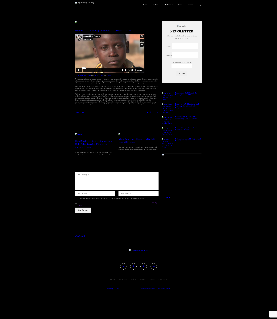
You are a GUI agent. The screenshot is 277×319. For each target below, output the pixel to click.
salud (83, 112)
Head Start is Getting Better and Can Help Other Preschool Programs (93, 142)
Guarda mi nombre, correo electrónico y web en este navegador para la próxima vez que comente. (111, 198)
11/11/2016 (132, 142)
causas (77, 112)
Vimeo (109, 75)
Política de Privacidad (148, 288)
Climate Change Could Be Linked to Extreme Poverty (187, 129)
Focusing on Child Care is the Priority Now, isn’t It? (186, 94)
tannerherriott (99, 75)
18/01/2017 (89, 147)
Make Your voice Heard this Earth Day (137, 139)
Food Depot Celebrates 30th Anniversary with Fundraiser (186, 118)
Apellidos (168, 55)
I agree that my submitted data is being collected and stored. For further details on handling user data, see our (117, 204)
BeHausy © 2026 (113, 288)
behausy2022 (80, 31)
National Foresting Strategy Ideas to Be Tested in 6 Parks (188, 140)
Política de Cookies (163, 288)
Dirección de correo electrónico (182, 62)
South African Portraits (83, 75)
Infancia (80, 134)
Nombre (168, 46)
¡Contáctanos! (80, 236)
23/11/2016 (92, 31)
